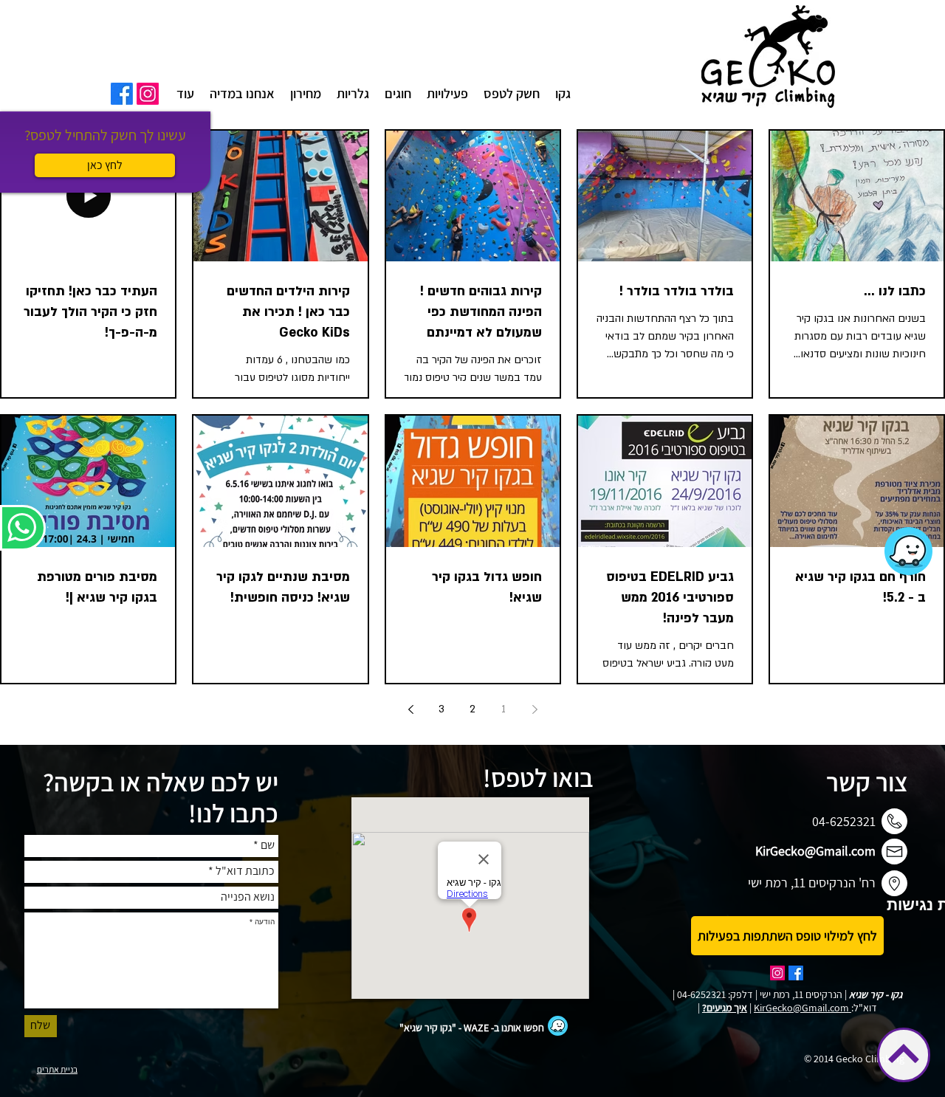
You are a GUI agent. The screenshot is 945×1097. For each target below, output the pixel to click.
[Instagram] (148, 94)
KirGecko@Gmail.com (815, 850)
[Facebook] (122, 94)
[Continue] (903, 1054)
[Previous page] (534, 709)
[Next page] (410, 709)
